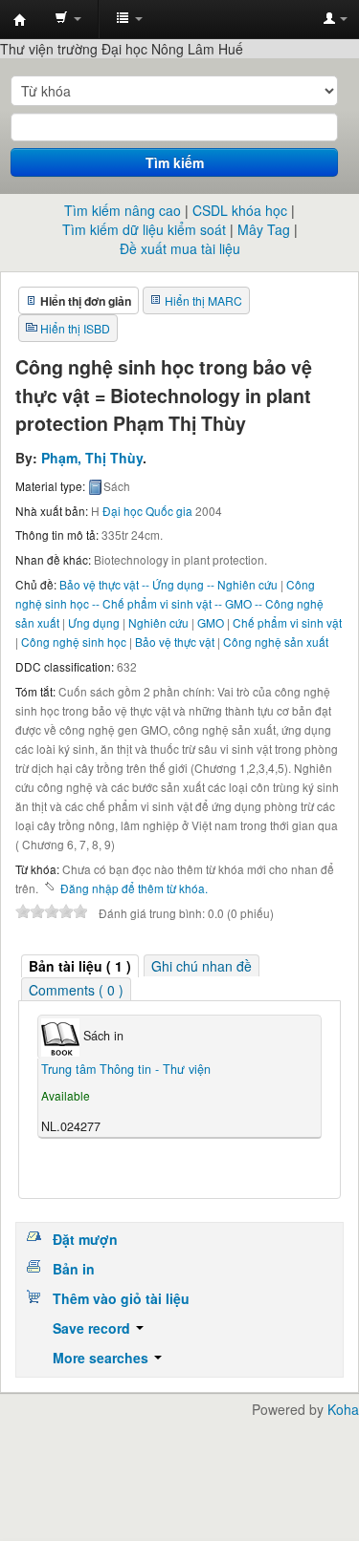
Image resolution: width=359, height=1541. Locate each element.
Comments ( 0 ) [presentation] (76, 989)
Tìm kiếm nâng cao (122, 210)
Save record (93, 1328)
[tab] (80, 966)
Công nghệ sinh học (73, 641)
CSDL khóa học (239, 210)
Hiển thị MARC (203, 300)
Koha (343, 1409)
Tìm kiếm (175, 162)
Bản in (74, 1268)
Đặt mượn (85, 1239)
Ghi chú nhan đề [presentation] (201, 965)
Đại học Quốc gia (147, 511)
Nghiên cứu (158, 622)
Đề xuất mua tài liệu (180, 248)
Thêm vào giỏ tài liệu (121, 1298)
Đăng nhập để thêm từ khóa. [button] (134, 888)
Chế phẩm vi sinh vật (287, 622)
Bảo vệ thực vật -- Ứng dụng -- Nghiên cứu (168, 584)
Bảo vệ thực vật (174, 641)
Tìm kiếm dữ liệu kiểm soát (144, 229)
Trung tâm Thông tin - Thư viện (20, 20)
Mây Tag (263, 229)
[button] (68, 19)
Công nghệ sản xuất (275, 641)
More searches (102, 1357)
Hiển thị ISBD (75, 328)
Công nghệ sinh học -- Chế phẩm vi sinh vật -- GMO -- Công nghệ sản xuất (169, 603)
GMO (210, 622)
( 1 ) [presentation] (80, 965)
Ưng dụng (94, 622)
